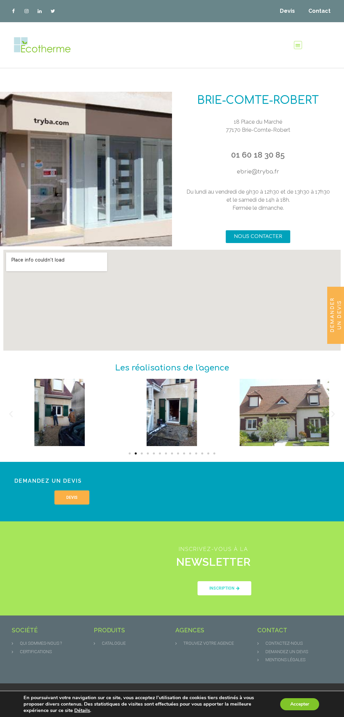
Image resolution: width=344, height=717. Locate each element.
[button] (298, 45)
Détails (82, 710)
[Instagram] (26, 10)
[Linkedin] (39, 10)
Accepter (299, 704)
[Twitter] (52, 10)
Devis (287, 11)
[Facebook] (13, 10)
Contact (319, 11)
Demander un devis (336, 314)
